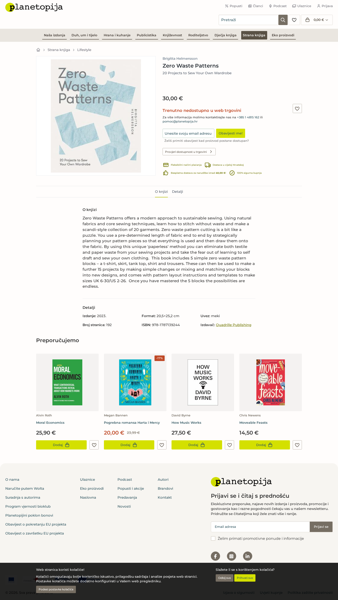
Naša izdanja (54, 35)
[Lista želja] (294, 20)
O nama (12, 479)
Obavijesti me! (231, 133)
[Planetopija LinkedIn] (247, 556)
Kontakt (165, 497)
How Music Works (186, 423)
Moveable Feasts (253, 423)
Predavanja (127, 497)
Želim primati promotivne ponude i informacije (261, 538)
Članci (258, 6)
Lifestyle (84, 50)
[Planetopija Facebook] (215, 556)
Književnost (172, 35)
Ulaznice (304, 6)
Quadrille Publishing (233, 325)
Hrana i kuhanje (117, 35)
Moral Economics (50, 423)
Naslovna (88, 497)
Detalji (177, 191)
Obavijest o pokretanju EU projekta (35, 524)
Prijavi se (321, 527)
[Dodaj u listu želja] (297, 108)
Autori (163, 479)
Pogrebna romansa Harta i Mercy (132, 423)
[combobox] (248, 20)
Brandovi (165, 488)
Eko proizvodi (283, 35)
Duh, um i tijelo (84, 35)
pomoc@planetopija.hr (180, 121)
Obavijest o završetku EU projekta (34, 533)
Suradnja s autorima (22, 497)
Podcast (280, 6)
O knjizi (161, 191)
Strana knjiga (254, 35)
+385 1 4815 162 (248, 117)
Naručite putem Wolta (24, 488)
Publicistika (146, 35)
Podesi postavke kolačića (56, 589)
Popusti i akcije (130, 488)
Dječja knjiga (226, 35)
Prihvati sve (245, 578)
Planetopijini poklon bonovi (29, 515)
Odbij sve (224, 578)
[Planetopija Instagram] (231, 556)
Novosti (124, 506)
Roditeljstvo (198, 35)
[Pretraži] (283, 20)
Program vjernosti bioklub (28, 506)
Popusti (236, 6)
